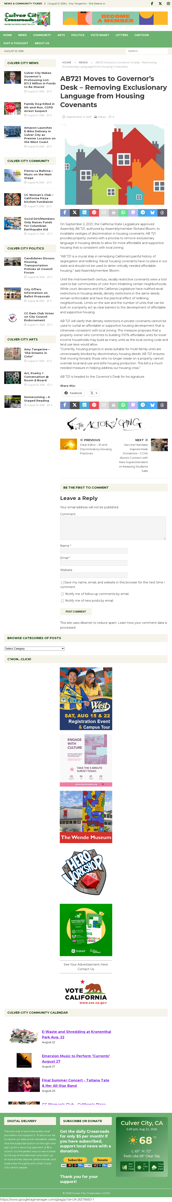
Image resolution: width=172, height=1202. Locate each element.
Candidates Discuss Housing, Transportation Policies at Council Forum (39, 265)
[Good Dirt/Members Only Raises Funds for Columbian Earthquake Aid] (12, 223)
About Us (42, 43)
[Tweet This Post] (74, 213)
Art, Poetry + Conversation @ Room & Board (36, 376)
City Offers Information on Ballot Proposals (37, 293)
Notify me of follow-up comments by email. (97, 594)
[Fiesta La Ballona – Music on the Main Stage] (12, 175)
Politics (77, 35)
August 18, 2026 (35, 300)
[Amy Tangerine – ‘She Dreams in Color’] (12, 354)
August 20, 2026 (36, 277)
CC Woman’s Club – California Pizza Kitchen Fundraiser (38, 198)
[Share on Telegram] (143, 213)
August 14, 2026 (36, 233)
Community (42, 35)
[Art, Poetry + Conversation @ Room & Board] (12, 377)
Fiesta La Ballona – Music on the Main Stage (38, 174)
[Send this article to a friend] (104, 213)
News (22, 35)
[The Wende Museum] (86, 840)
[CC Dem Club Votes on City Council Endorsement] (12, 318)
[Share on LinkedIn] (84, 213)
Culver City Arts (22, 339)
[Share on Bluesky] (152, 213)
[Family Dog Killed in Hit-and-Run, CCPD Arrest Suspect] (12, 108)
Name (65, 546)
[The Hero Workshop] (86, 897)
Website (66, 570)
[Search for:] (147, 51)
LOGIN (105, 1193)
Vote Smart (100, 35)
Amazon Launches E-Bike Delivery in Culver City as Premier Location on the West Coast (40, 135)
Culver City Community (28, 161)
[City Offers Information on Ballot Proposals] (12, 294)
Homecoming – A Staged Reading (37, 398)
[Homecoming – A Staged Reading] (12, 401)
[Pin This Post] (94, 213)
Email (64, 558)
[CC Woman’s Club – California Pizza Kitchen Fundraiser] (12, 199)
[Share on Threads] (162, 213)
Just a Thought (15, 43)
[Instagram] (168, 3)
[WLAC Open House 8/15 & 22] (86, 727)
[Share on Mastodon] (133, 213)
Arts (61, 35)
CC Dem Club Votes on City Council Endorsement (39, 317)
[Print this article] (114, 213)
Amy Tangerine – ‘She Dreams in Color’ (37, 353)
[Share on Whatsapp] (123, 213)
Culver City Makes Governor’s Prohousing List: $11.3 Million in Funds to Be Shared (40, 80)
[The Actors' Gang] (114, 429)
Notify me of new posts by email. (89, 600)
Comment (68, 514)
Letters (122, 35)
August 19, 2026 (35, 146)
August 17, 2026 (35, 206)
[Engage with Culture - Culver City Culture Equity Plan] (86, 784)
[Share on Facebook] (65, 213)
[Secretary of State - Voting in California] (86, 1002)
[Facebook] (152, 3)
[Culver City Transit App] (86, 953)
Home (7, 35)
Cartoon (141, 35)
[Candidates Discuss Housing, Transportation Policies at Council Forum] (12, 263)
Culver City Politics (25, 248)
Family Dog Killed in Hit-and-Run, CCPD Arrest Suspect (39, 107)
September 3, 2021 (78, 116)
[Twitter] (160, 3)
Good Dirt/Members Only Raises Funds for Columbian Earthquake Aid (39, 224)
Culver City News (23, 63)
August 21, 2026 (35, 91)
